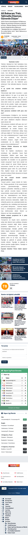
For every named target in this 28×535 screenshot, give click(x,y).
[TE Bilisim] (4, 286)
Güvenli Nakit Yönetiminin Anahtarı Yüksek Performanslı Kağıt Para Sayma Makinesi (20, 323)
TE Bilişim (18, 493)
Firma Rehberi (9, 508)
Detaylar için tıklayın (14, 408)
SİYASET (10, 6)
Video (7, 504)
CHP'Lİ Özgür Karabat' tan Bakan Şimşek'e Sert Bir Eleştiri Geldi (7, 337)
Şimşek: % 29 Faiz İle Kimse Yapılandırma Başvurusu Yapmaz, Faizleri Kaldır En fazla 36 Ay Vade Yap (20, 307)
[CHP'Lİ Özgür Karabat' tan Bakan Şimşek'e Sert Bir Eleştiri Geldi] (7, 331)
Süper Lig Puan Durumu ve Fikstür (17, 527)
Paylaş (4, 57)
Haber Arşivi (19, 481)
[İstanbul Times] (13, 2)
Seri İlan (7, 510)
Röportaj (8, 512)
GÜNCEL (3, 6)
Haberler (3, 10)
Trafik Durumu (19, 473)
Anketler (8, 515)
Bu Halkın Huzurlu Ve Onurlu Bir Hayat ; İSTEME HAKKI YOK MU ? (7, 306)
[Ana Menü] (1, 2)
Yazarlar (7, 506)
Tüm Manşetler (20, 476)
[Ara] (26, 2)
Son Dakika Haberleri (8, 481)
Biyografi (8, 514)
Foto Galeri (8, 502)
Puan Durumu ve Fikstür (6, 477)
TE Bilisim (12, 285)
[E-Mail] (11, 288)
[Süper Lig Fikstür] (26, 413)
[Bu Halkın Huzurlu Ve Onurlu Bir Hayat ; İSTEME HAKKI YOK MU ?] (7, 300)
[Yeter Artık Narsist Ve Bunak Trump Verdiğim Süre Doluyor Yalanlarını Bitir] (21, 331)
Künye (7, 517)
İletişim (7, 519)
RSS (5, 488)
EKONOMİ (10, 10)
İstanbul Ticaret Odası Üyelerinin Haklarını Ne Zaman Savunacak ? (7, 322)
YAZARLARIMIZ (18, 6)
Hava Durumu (6, 473)
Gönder (4, 362)
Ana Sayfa (8, 498)
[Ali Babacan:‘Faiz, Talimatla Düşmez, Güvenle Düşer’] (14, 47)
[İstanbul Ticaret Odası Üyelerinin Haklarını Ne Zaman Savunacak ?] (7, 316)
